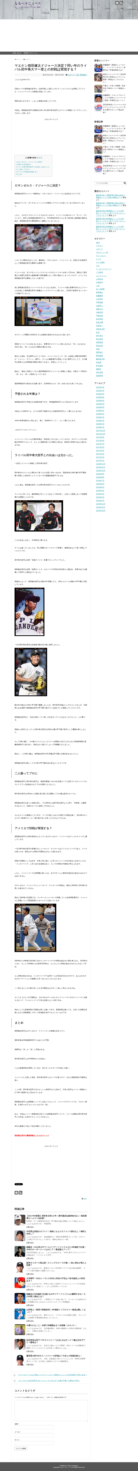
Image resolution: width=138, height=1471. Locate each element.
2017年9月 (100, 437)
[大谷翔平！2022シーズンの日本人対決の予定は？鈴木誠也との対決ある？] (20, 1284)
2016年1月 (100, 501)
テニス (98, 259)
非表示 (39, 158)
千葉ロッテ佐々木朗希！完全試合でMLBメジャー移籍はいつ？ (114, 88)
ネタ (98, 266)
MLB (98, 243)
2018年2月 (100, 424)
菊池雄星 (99, 356)
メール (18, 1432)
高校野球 (99, 376)
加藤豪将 (99, 296)
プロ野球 (99, 272)
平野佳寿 (99, 316)
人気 (77, 75)
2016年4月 (100, 491)
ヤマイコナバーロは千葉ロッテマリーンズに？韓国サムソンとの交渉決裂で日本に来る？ (52, 1375)
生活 (98, 332)
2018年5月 (100, 414)
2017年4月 (100, 451)
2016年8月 (100, 477)
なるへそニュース (28, 3)
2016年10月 (100, 471)
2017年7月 (100, 444)
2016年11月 (100, 467)
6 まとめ (19, 174)
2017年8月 (100, 441)
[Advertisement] (69, 35)
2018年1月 (100, 427)
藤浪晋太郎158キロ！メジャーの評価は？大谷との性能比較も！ (54, 1356)
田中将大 (99, 336)
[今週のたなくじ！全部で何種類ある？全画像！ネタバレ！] (20, 1331)
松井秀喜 (99, 319)
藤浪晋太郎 (100, 359)
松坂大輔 (99, 322)
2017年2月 (100, 457)
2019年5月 (100, 404)
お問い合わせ (17, 53)
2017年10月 (100, 434)
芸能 (98, 349)
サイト (17, 1440)
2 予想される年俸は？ (24, 164)
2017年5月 (100, 447)
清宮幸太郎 (100, 329)
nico (85, 1198)
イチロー (99, 246)
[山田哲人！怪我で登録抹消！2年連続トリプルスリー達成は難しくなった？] (20, 1315)
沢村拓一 (99, 326)
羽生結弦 (99, 346)
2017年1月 (100, 461)
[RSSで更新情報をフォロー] (121, 4)
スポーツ (71, 75)
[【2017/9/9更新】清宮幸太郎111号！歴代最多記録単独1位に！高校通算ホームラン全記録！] (20, 1221)
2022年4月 (100, 391)
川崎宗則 (99, 312)
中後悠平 (99, 282)
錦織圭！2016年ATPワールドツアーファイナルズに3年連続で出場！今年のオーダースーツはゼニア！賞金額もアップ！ (56, 1248)
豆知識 (98, 362)
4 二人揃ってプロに (23, 169)
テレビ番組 (100, 262)
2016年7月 (100, 481)
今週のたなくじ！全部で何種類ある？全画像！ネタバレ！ (51, 1325)
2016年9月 (100, 474)
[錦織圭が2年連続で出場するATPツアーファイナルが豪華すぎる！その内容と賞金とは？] (20, 1300)
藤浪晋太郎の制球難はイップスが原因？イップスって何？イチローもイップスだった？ (110, 213)
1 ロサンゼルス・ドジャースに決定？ (29, 162)
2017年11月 (100, 431)
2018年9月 (100, 407)
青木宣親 (99, 372)
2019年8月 (100, 401)
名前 (17, 1424)
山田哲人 (99, 306)
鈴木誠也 (99, 366)
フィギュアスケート (104, 269)
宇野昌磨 (99, 302)
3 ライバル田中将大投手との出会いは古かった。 (33, 167)
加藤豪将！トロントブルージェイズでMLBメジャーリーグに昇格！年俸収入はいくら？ (114, 97)
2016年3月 (100, 494)
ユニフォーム (101, 276)
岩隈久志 (99, 309)
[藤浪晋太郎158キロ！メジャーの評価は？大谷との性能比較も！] (20, 1361)
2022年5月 (100, 387)
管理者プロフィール (30, 53)
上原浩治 (99, 279)
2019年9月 (100, 397)
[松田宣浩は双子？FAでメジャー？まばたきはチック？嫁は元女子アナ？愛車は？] (20, 1346)
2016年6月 (100, 484)
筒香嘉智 (99, 342)
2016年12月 (100, 464)
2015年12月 (100, 504)
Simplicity (75, 1465)
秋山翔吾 (99, 339)
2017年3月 (100, 454)
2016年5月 (100, 487)
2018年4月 (100, 417)
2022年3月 (100, 394)
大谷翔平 (99, 299)
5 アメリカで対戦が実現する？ (27, 172)
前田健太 (83, 75)
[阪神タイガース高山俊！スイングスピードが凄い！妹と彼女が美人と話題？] (20, 1268)
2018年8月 (100, 411)
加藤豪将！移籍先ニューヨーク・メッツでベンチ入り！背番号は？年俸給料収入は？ (114, 67)
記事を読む (30, 1227)
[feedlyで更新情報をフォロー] (117, 4)
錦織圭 (98, 369)
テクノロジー (101, 256)
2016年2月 (100, 497)
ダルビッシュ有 (102, 252)
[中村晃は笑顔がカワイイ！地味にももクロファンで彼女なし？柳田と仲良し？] (20, 1237)
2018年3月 (100, 421)
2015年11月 (100, 507)
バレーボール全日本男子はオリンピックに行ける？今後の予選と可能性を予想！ (49, 1381)
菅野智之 (99, 352)
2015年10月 (100, 511)
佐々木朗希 (100, 289)
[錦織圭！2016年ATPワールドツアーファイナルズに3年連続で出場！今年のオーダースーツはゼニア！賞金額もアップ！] (20, 1253)
